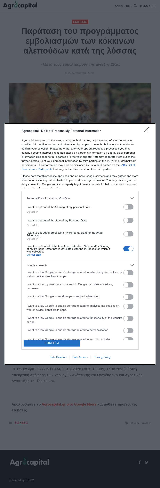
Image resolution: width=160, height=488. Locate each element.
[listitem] (80, 198)
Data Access (80, 357)
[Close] (147, 131)
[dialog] (80, 244)
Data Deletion (58, 357)
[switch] (128, 207)
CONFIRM (52, 343)
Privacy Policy (102, 357)
